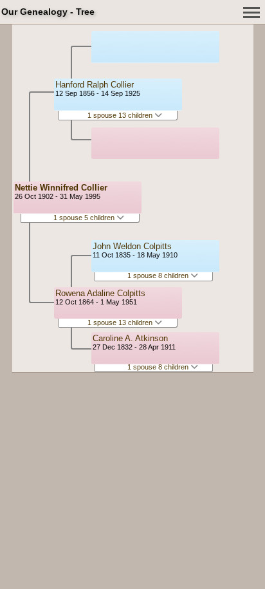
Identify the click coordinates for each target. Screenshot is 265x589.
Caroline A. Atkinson (130, 338)
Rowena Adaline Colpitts (100, 293)
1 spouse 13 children (120, 115)
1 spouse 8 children (158, 275)
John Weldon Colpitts (132, 246)
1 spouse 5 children (84, 217)
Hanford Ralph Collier (94, 84)
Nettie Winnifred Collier (61, 187)
